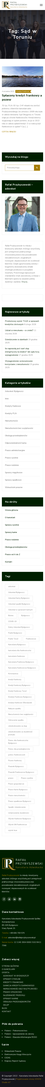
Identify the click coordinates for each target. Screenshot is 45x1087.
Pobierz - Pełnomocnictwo (15, 1030)
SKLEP (6, 1005)
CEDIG (7, 1057)
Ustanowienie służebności (18, 813)
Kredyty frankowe (22, 91)
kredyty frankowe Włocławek (20, 702)
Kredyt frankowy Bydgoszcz (19, 685)
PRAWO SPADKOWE (12, 992)
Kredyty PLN (10, 413)
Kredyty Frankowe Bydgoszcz (20, 697)
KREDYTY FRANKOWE (13, 982)
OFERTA (5, 972)
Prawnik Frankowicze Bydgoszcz (21, 772)
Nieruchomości (11, 420)
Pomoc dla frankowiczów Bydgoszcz (18, 741)
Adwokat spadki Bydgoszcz (19, 604)
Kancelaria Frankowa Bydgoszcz (21, 662)
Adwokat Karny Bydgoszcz (19, 598)
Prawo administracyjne (15, 450)
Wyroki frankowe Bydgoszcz (19, 818)
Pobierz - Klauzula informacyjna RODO (20, 1037)
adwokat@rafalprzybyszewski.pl (22, 937)
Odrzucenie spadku (16, 720)
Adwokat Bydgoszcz (14, 391)
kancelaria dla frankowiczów (19, 650)
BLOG (4, 1008)
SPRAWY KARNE (10, 998)
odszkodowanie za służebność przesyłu (20, 733)
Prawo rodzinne (12, 465)
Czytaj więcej (9, 132)
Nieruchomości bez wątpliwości (19, 428)
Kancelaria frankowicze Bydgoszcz (22, 668)
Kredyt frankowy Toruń (17, 691)
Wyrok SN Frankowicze (17, 824)
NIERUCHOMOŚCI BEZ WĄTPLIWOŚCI (20, 989)
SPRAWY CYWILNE (11, 979)
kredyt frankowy (14, 679)
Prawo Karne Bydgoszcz (18, 789)
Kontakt (8, 561)
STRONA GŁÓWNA (10, 966)
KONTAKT (6, 1011)
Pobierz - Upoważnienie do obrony (19, 1034)
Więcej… (25, 282)
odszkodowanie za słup (17, 726)
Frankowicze (31, 639)
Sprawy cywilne (12, 525)
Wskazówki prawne (13, 487)
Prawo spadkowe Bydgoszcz (19, 801)
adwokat (11, 586)
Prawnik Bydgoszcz (16, 766)
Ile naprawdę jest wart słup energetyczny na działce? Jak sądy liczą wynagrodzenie (22, 351)
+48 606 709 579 (17, 933)
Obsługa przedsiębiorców (16, 435)
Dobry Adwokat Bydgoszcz (19, 627)
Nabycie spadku (14, 708)
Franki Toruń (13, 639)
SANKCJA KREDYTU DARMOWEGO (18, 985)
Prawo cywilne (11, 457)
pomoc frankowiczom (16, 755)
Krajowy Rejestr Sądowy (15, 1061)
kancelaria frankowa (16, 656)
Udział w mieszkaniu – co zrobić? (19, 330)
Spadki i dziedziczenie (17, 807)
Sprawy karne (11, 532)
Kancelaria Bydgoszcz (17, 644)
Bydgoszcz (25, 615)
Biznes (11, 615)
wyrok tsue (12, 830)
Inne (7, 398)
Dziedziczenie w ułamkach (16, 339)
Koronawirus (13, 673)
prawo (10, 778)
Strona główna (11, 510)
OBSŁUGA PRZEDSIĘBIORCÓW (17, 1001)
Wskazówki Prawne (12, 1051)
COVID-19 (12, 621)
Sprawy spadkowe (13, 480)
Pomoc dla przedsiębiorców (19, 749)
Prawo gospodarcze (16, 784)
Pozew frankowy (15, 760)
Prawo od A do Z (12, 554)
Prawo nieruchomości (16, 795)
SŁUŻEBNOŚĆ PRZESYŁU (14, 995)
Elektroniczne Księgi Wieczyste (17, 1054)
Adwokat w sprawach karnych (20, 610)
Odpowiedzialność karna (15, 443)
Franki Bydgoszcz (15, 633)
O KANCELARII (8, 969)
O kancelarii (10, 517)
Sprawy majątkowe (13, 472)
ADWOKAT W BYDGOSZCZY (16, 976)
